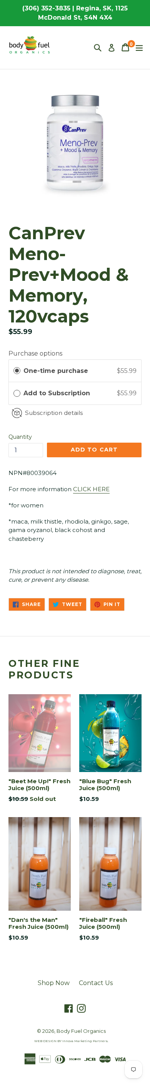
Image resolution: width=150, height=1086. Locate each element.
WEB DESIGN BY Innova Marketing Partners (71, 1041)
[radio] (16, 371)
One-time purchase (55, 370)
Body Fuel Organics (81, 1031)
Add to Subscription (57, 393)
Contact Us (96, 983)
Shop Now (54, 983)
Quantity (20, 436)
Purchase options (35, 353)
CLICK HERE (91, 489)
